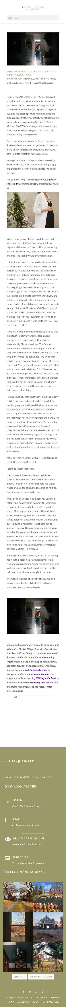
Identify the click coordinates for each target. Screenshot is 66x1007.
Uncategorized (46, 82)
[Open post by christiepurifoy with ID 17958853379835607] (48, 897)
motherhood (32, 82)
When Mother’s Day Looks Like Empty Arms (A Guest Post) (31, 73)
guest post (16, 82)
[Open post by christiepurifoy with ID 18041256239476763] (48, 927)
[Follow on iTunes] (42, 991)
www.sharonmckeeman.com (39, 674)
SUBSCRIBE (20, 857)
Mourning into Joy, (39, 682)
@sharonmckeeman (37, 669)
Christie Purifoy (17, 78)
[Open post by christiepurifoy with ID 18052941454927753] (48, 957)
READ (16, 819)
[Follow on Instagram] (29, 991)
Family (53, 78)
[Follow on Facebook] (23, 991)
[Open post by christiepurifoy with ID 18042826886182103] (18, 957)
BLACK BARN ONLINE (29, 839)
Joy (23, 82)
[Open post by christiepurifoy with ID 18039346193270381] (18, 927)
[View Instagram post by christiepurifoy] (30, 909)
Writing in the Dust (46, 678)
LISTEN (17, 800)
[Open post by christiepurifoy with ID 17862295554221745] (18, 897)
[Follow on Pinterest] (36, 991)
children (45, 78)
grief (9, 82)
